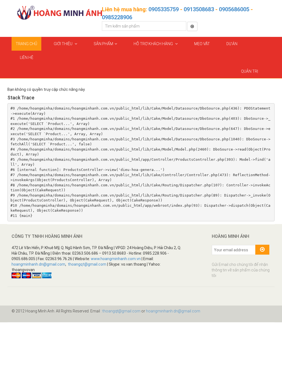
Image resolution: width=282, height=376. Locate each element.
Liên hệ (26, 57)
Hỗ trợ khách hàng (154, 44)
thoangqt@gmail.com (87, 264)
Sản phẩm (103, 44)
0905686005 (234, 9)
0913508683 (199, 9)
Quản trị (249, 71)
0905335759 (163, 9)
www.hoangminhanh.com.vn (116, 259)
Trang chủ (26, 44)
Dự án (231, 44)
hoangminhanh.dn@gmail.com (38, 264)
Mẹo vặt (202, 44)
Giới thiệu (63, 44)
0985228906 (117, 17)
